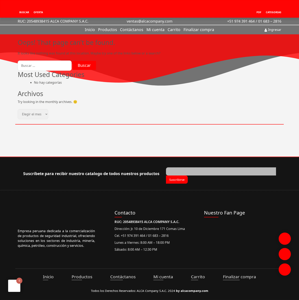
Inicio (90, 29)
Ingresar (274, 29)
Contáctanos (131, 29)
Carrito (174, 29)
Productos (107, 29)
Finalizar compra (198, 29)
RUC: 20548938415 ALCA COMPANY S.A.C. (53, 21)
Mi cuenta (155, 29)
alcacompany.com (194, 291)
